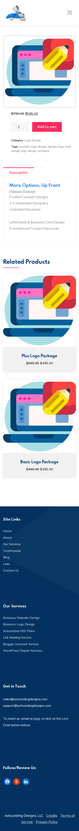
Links (6, 564)
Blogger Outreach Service (21, 644)
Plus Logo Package (39, 355)
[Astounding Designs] (16, 12)
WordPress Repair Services (22, 650)
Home (7, 531)
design (52, 146)
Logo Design (33, 140)
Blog (6, 557)
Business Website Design (21, 618)
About (7, 538)
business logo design (33, 146)
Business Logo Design (19, 624)
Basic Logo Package (39, 461)
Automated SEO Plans (19, 631)
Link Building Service (17, 637)
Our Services (12, 544)
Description (18, 172)
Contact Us (11, 570)
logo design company (35, 151)
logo (61, 146)
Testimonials (12, 551)
